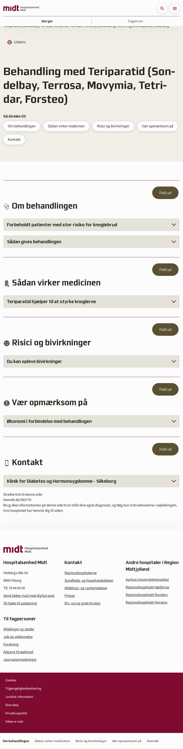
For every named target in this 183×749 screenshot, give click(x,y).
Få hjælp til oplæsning (20, 603)
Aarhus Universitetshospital (147, 579)
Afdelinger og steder (18, 629)
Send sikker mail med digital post (28, 595)
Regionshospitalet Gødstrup (147, 587)
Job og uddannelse (18, 637)
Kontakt (14, 139)
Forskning (11, 644)
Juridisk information (19, 696)
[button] (162, 8)
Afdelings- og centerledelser (85, 588)
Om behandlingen (21, 126)
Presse (69, 595)
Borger (47, 21)
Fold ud (165, 193)
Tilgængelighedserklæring (23, 688)
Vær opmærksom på (157, 126)
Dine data (11, 705)
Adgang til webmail (18, 652)
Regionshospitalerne (80, 573)
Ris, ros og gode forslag (82, 603)
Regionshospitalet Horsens (146, 602)
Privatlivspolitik (16, 713)
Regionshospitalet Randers (147, 595)
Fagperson (135, 21)
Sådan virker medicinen (66, 126)
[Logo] (21, 8)
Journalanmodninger (20, 659)
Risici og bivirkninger (113, 126)
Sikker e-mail (14, 721)
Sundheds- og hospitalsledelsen (88, 580)
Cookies (10, 680)
